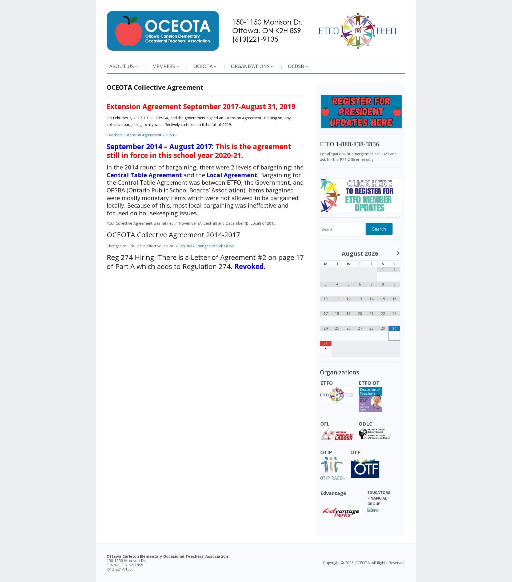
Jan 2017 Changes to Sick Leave (206, 245)
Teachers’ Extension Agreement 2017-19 (142, 134)
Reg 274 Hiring (130, 257)
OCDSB (296, 66)
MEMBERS (163, 66)
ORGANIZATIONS (250, 66)
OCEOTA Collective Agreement (155, 87)
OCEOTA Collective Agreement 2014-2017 (173, 234)
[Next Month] (394, 253)
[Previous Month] (325, 253)
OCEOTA (203, 66)
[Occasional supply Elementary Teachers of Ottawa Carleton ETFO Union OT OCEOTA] (256, 29)
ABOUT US (121, 66)
